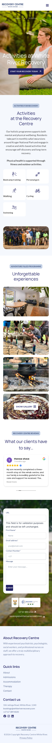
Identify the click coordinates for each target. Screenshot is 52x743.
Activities (32, 18)
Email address (12, 540)
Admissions (9, 677)
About (6, 672)
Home (18, 18)
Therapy (7, 686)
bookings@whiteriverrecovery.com (19, 708)
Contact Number (13, 551)
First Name (11, 530)
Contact (7, 690)
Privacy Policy (26, 737)
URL (7, 512)
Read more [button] (12, 482)
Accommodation (12, 681)
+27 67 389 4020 (11, 711)
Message (9, 561)
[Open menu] (47, 5)
